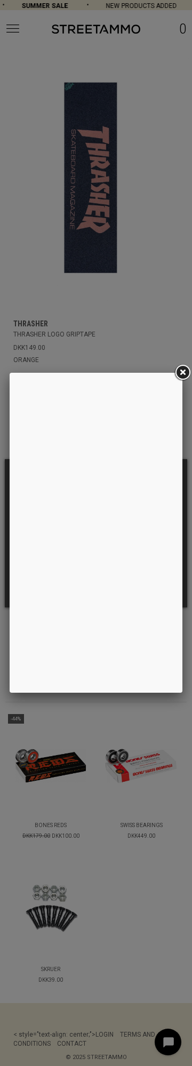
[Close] (182, 372)
